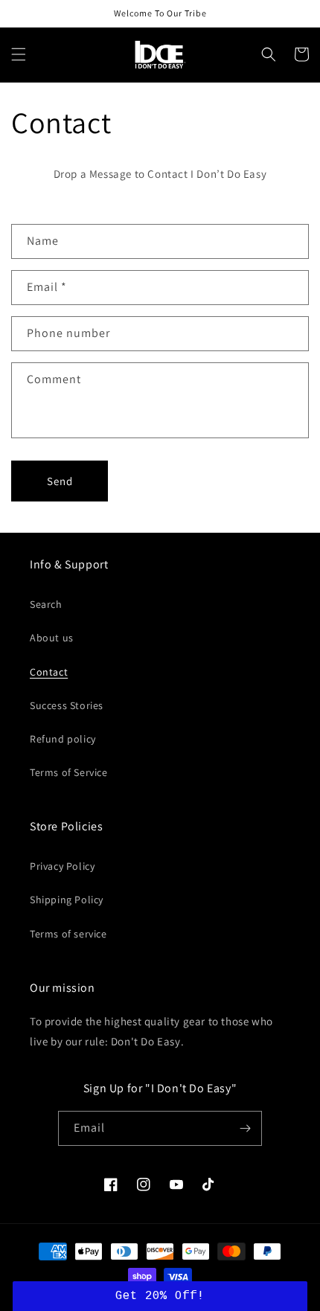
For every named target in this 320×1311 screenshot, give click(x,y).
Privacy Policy (62, 866)
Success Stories (66, 705)
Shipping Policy (66, 899)
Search (46, 604)
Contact (49, 672)
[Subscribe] (244, 1128)
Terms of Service (69, 772)
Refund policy (63, 739)
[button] (18, 54)
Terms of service (68, 933)
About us (52, 637)
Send (60, 481)
